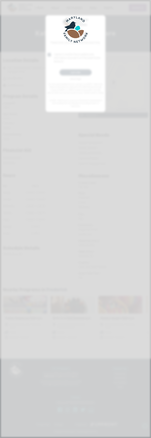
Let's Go (76, 72)
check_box (49, 55)
